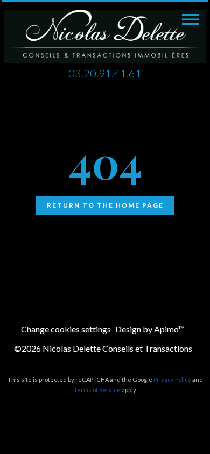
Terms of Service (97, 389)
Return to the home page (105, 205)
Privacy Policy (172, 379)
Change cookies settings (66, 329)
